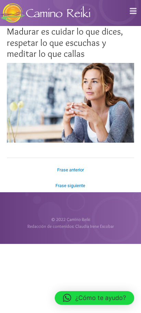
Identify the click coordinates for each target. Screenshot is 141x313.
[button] (94, 298)
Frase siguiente (70, 185)
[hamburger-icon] (133, 11)
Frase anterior (70, 169)
